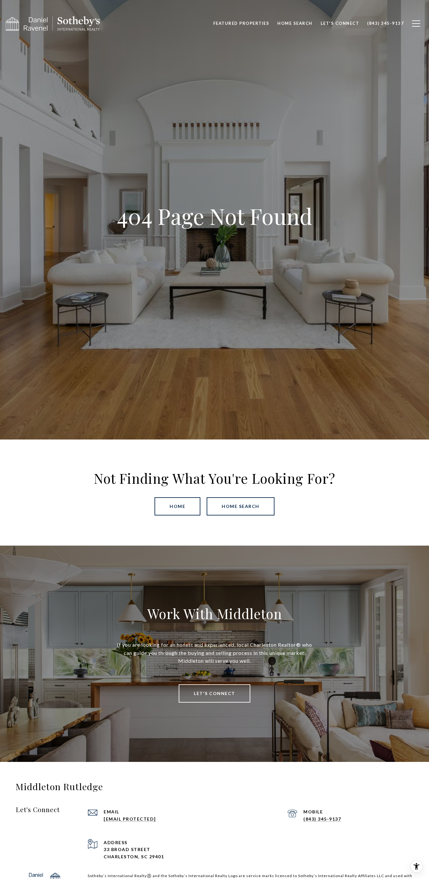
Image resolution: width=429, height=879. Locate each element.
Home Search (240, 506)
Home (177, 506)
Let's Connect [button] (214, 693)
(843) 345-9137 (322, 819)
